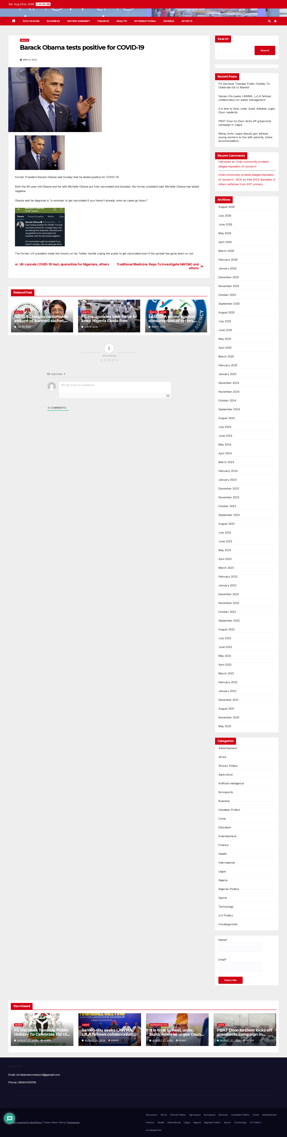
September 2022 (229, 620)
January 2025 (227, 374)
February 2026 (228, 259)
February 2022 (228, 682)
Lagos (163, 312)
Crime (222, 818)
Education (224, 827)
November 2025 (228, 286)
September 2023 (229, 515)
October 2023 (227, 506)
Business (53, 21)
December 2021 (228, 699)
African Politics (228, 765)
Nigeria (169, 21)
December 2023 (228, 488)
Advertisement (227, 748)
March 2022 (226, 673)
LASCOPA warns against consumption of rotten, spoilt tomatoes (171, 320)
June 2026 (225, 224)
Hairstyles (224, 161)
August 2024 (226, 418)
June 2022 (225, 647)
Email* (222, 959)
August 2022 (226, 629)
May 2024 (225, 444)
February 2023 (228, 576)
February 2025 (228, 365)
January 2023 (227, 585)
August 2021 (226, 708)
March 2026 (226, 250)
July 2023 (224, 532)
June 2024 (225, 435)
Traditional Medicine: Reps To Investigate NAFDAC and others (158, 266)
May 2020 (224, 726)
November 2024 (229, 391)
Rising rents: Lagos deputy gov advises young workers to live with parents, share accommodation (245, 137)
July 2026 (224, 215)
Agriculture (225, 774)
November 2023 (228, 497)
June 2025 (225, 330)
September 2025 (229, 303)
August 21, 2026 (27, 1040)
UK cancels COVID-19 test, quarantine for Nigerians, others (64, 264)
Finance (103, 21)
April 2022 (225, 664)
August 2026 (226, 206)
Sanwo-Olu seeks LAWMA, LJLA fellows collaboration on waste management (107, 1034)
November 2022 (228, 603)
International (145, 21)
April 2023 (225, 559)
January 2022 (227, 691)
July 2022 (224, 638)
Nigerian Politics (228, 889)
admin (47, 1040)
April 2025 (225, 347)
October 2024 (227, 400)
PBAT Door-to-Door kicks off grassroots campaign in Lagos (244, 1034)
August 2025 (226, 312)
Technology (226, 906)
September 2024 (229, 409)
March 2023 (226, 567)
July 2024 (225, 427)
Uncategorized (227, 924)
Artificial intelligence (231, 783)
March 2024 (226, 462)
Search (223, 39)
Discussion (31, 21)
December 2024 (228, 383)
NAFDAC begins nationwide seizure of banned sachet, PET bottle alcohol (41, 320)
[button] (269, 21)
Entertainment (78, 21)
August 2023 (226, 523)
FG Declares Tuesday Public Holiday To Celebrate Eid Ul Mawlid (41, 1034)
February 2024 (228, 471)
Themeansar (73, 1122)
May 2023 (224, 550)
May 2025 (224, 339)
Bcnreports (225, 792)
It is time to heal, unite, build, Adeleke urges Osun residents (175, 1034)
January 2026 (227, 268)
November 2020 (228, 717)
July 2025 (224, 321)
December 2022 (228, 594)
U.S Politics (225, 915)
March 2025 (226, 356)
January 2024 (227, 479)
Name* (222, 939)
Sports (187, 21)
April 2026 (225, 242)
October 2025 (227, 295)
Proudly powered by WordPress (25, 1122)
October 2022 (227, 611)
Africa (222, 757)
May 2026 (224, 233)
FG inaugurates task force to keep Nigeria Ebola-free (109, 318)
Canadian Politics (229, 809)
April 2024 (225, 453)
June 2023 (225, 541)
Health (121, 21)
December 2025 (228, 277)
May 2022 (224, 655)
